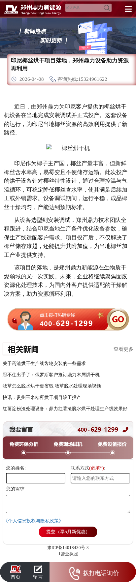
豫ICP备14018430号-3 (68, 547)
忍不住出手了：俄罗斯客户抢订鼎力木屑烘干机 (51, 374)
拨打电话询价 (101, 573)
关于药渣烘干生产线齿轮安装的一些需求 (44, 363)
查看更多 (123, 349)
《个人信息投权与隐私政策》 (33, 520)
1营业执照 (68, 553)
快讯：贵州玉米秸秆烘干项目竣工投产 (42, 397)
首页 (15, 577)
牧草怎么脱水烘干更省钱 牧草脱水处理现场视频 (52, 385)
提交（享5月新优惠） (68, 531)
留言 (38, 577)
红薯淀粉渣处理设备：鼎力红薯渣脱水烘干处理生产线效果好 (65, 408)
